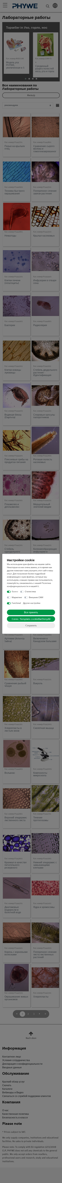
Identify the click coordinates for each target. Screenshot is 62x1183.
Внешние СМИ (36, 597)
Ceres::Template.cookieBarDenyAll (31, 618)
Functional (16, 603)
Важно (15, 592)
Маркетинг (17, 597)
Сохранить (31, 625)
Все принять (31, 612)
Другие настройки (31, 603)
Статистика (30, 592)
